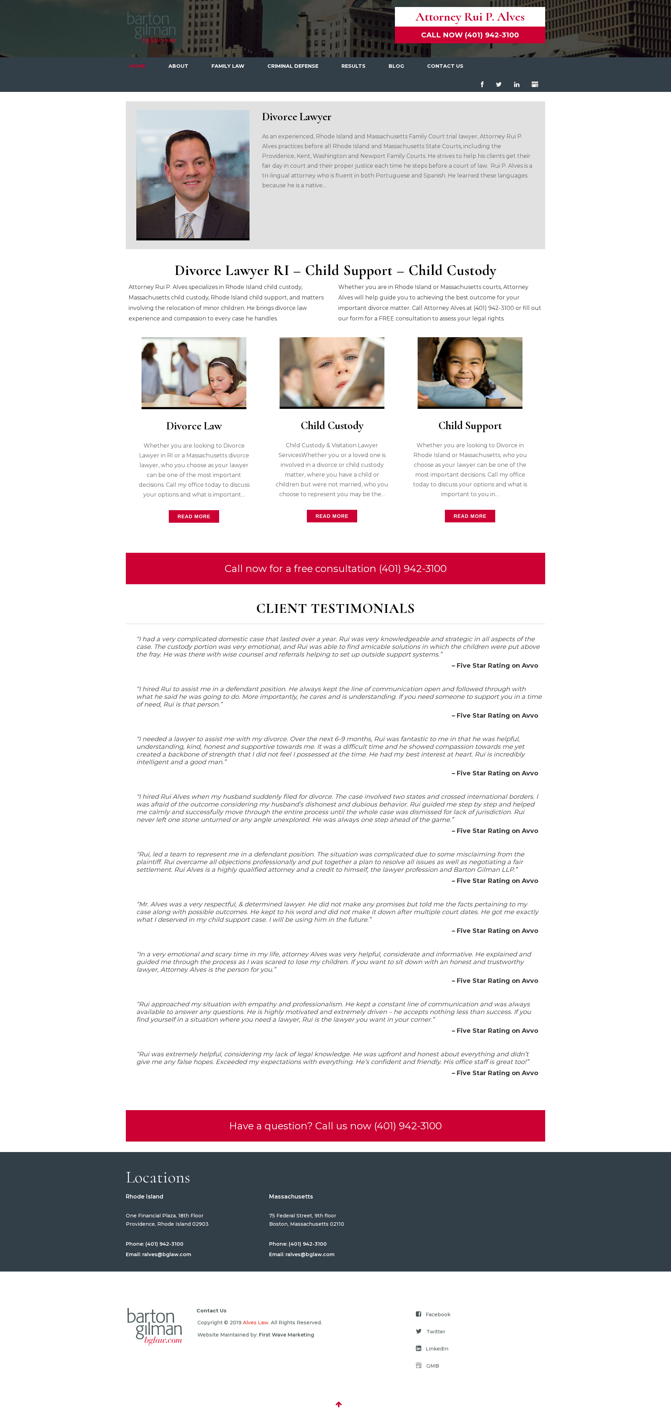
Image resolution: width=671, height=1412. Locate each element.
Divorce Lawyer (297, 116)
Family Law (227, 66)
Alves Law (255, 1322)
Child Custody (332, 425)
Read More (194, 516)
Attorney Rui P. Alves (470, 16)
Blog (396, 66)
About (178, 66)
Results (353, 66)
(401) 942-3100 (163, 1244)
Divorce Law (194, 426)
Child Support (470, 425)
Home (137, 66)
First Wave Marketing (286, 1335)
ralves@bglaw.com (166, 1254)
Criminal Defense (292, 66)
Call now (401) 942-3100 (470, 35)
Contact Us (445, 66)
